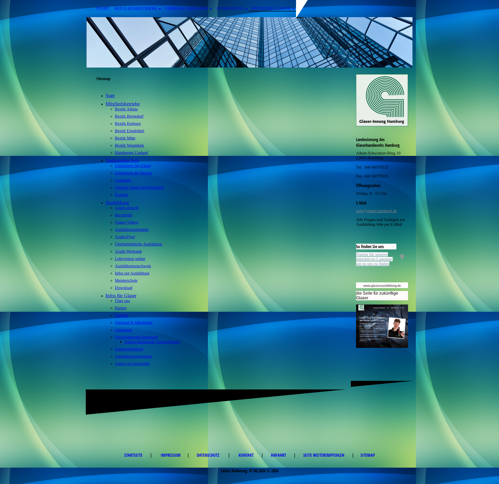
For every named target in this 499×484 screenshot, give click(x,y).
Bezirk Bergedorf (129, 116)
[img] (249, 42)
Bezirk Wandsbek (129, 145)
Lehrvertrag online (130, 258)
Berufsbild (123, 215)
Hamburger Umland (131, 152)
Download (123, 288)
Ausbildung (230, 8)
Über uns (122, 301)
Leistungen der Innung (133, 173)
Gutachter (123, 180)
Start (102, 8)
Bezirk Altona (126, 109)
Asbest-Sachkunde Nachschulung (152, 342)
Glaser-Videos (126, 222)
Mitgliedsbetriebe (135, 8)
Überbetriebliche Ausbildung (138, 244)
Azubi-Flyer (125, 237)
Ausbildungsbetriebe (132, 229)
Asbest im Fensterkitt (132, 363)
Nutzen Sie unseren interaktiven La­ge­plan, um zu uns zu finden (374, 259)
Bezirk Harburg (128, 123)
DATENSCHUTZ (209, 455)
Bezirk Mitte (125, 138)
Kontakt (121, 195)
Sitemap (367, 455)
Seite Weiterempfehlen (324, 455)
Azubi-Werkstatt (128, 251)
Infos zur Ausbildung (132, 273)
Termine (121, 315)
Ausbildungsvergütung (133, 356)
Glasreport (123, 330)
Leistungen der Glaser (133, 165)
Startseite (133, 455)
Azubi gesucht (127, 207)
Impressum (171, 455)
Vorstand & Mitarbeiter (134, 322)
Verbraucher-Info (186, 8)
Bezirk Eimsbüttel (129, 131)
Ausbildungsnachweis (133, 266)
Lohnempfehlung (129, 349)
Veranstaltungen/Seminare (136, 337)
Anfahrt (279, 455)
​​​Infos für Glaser (271, 8)
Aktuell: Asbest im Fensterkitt (139, 187)
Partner (121, 308)
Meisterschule (126, 280)
